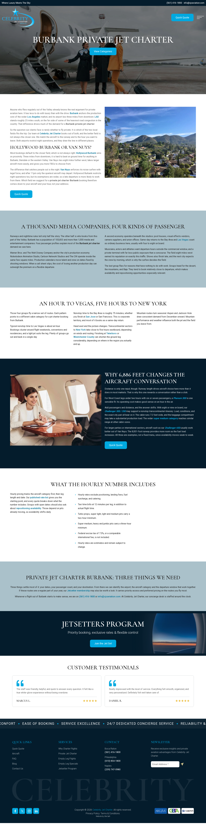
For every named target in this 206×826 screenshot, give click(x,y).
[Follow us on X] (22, 811)
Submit (182, 764)
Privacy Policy (92, 813)
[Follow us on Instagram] (29, 811)
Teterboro (111, 333)
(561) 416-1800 (174, 3)
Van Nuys (65, 169)
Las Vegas (183, 239)
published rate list (39, 497)
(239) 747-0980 (112, 769)
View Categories (103, 51)
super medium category (165, 418)
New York (81, 329)
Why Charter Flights (67, 748)
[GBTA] (174, 811)
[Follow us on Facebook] (15, 811)
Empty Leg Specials (68, 763)
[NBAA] (187, 811)
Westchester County (83, 337)
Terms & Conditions (110, 813)
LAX (97, 116)
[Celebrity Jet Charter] (18, 17)
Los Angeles (33, 116)
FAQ (14, 758)
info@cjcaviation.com (194, 3)
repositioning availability (28, 508)
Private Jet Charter (67, 753)
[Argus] (161, 811)
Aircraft (15, 753)
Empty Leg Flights (67, 758)
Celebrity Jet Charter (50, 133)
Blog (14, 763)
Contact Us (17, 768)
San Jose (90, 316)
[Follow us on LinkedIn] (36, 811)
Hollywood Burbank (86, 153)
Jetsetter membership (78, 590)
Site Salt (107, 816)
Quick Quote (182, 17)
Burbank (74, 113)
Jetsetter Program (67, 768)
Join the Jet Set (103, 643)
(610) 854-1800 (112, 761)
